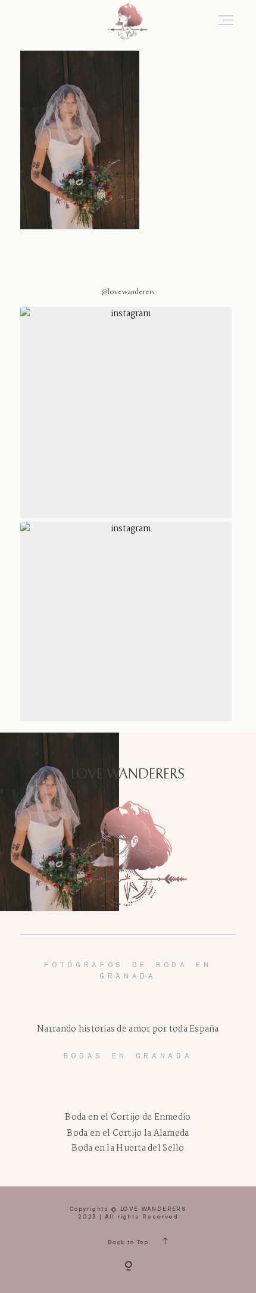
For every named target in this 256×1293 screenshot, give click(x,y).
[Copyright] (128, 1267)
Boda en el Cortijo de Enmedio (128, 1117)
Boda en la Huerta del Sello (127, 1148)
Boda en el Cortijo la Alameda (128, 1134)
